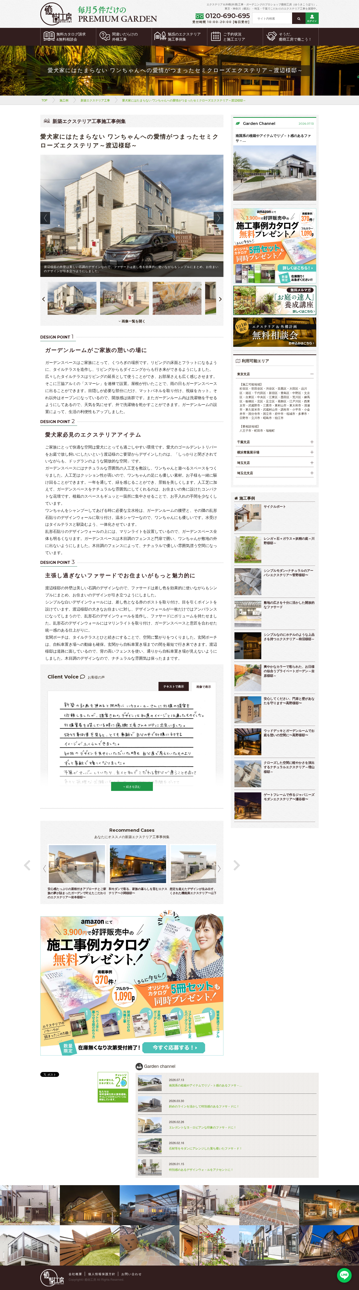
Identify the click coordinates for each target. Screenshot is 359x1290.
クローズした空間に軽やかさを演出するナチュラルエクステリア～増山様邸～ (289, 767)
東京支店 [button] (243, 374)
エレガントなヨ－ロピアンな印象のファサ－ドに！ (202, 1127)
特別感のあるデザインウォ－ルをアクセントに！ (201, 1169)
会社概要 (75, 1274)
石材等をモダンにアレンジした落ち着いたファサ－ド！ (205, 1148)
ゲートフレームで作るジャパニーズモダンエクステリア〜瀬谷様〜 (289, 796)
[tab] (275, 374)
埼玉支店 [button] (243, 462)
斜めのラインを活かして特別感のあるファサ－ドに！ (204, 1106)
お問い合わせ (131, 1274)
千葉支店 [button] (243, 442)
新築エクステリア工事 (95, 100)
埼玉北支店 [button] (245, 473)
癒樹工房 (90, 1279)
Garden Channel (259, 123)
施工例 (64, 100)
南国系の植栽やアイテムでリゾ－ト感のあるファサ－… (273, 138)
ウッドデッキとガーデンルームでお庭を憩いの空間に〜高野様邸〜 (289, 732)
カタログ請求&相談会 (71, 36)
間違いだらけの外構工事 (125, 36)
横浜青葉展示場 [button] (248, 452)
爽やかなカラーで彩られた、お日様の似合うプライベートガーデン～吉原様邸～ (289, 671)
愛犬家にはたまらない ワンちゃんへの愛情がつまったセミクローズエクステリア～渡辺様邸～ (184, 100)
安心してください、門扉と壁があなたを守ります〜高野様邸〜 (289, 700)
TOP (44, 100)
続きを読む (133, 786)
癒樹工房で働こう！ (295, 36)
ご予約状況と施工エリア (234, 36)
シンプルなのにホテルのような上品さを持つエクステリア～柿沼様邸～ (289, 636)
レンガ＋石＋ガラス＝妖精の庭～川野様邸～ (289, 540)
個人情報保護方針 (102, 1274)
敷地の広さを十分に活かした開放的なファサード (289, 604)
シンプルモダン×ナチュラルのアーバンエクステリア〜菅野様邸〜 (288, 572)
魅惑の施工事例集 (184, 36)
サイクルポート (275, 506)
